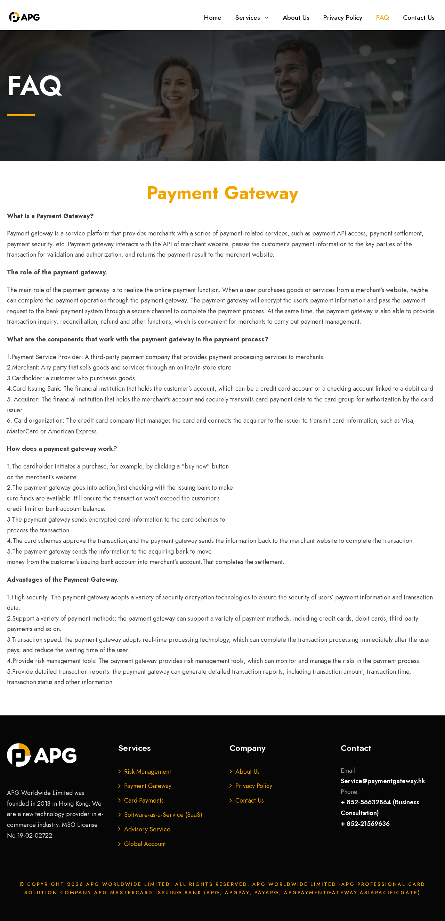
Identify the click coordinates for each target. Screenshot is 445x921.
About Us (296, 17)
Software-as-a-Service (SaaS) (163, 814)
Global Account (145, 843)
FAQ (382, 17)
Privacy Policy (342, 17)
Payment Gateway (147, 785)
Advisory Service (147, 829)
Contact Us (419, 17)
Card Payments (144, 800)
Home (212, 17)
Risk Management (147, 771)
